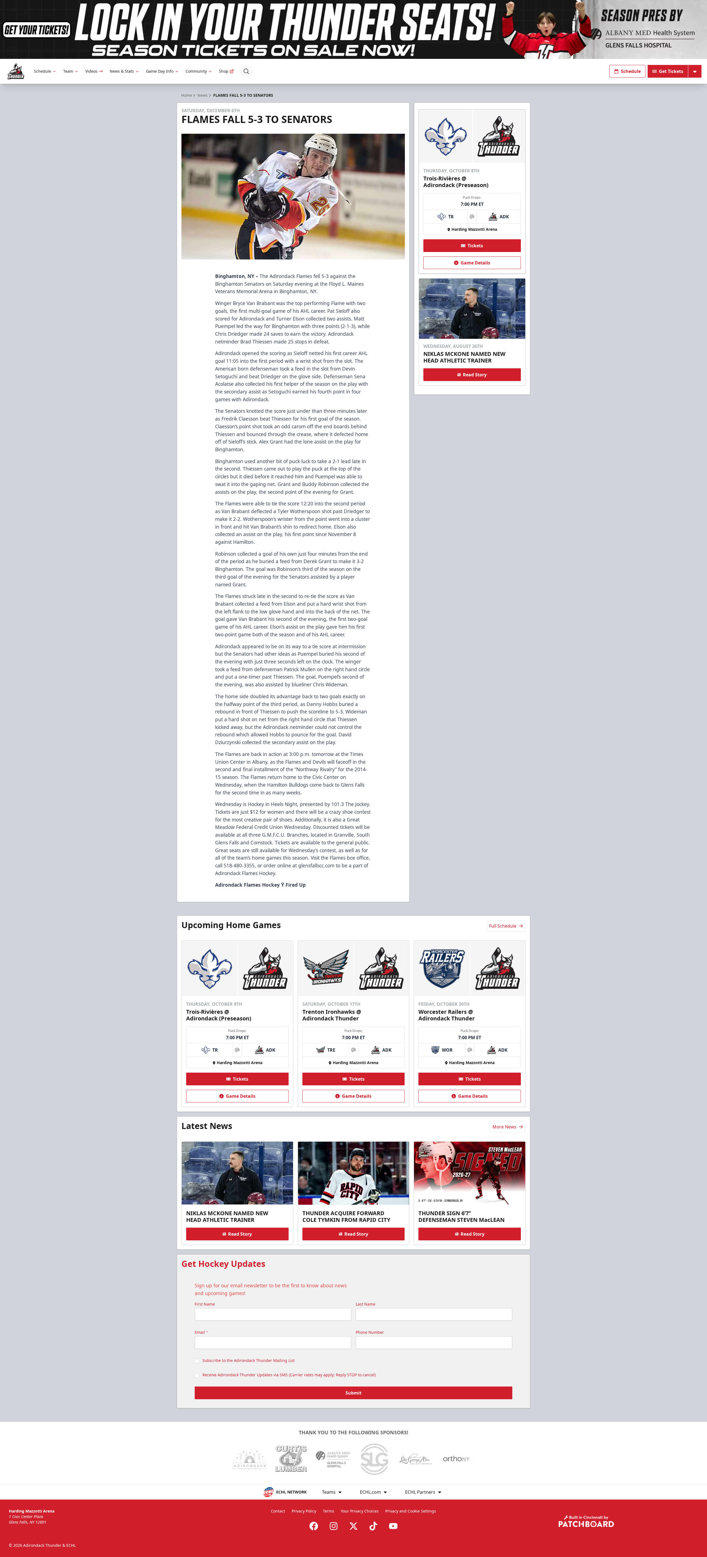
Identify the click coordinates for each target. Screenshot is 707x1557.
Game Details (475, 263)
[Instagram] (333, 1526)
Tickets (475, 246)
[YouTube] (393, 1526)
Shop (223, 71)
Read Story (475, 375)
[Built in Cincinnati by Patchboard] (586, 1521)
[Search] (246, 71)
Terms (328, 1511)
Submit (353, 1393)
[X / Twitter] (353, 1526)
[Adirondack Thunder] (16, 71)
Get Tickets (671, 71)
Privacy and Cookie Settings (410, 1511)
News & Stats (122, 71)
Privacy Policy (304, 1511)
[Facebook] (313, 1526)
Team (68, 71)
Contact (278, 1511)
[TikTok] (373, 1526)
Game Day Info (159, 71)
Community (196, 71)
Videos (91, 71)
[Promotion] (353, 29)
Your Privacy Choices (360, 1511)
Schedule (42, 71)
